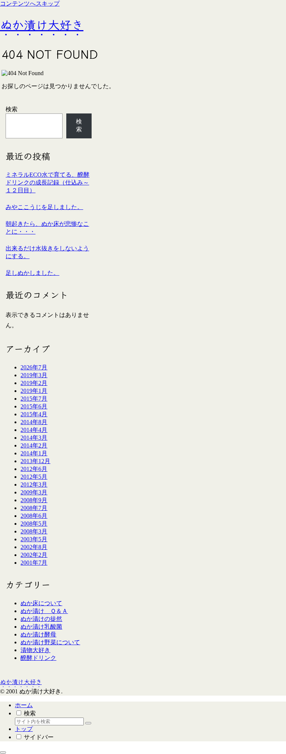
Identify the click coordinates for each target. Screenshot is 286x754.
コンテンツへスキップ (30, 3)
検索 (12, 109)
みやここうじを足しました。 (44, 207)
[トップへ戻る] (3, 752)
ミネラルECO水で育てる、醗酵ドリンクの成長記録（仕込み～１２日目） (47, 182)
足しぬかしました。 (32, 273)
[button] (88, 723)
